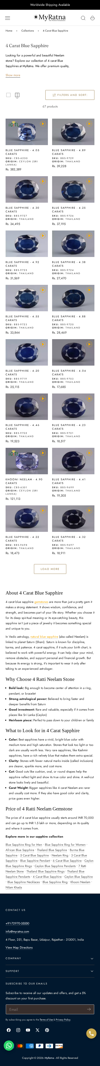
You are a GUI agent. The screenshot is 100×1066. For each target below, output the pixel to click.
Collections (27, 30)
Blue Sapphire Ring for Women (65, 844)
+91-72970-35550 (17, 923)
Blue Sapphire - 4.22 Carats (22, 539)
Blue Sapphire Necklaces (23, 882)
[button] (7, 18)
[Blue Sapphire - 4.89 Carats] (73, 132)
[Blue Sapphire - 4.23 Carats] (73, 406)
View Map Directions (19, 947)
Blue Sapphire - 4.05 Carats (23, 152)
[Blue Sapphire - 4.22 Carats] (27, 518)
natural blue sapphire (44, 636)
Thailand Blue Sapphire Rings (45, 871)
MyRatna (49, 1058)
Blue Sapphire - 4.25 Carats (69, 209)
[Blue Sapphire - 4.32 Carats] (73, 518)
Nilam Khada (14, 887)
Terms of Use (46, 1019)
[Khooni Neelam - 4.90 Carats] (27, 461)
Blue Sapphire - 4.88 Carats (69, 318)
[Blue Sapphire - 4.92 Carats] (27, 244)
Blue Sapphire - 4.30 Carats (23, 209)
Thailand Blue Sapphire (52, 850)
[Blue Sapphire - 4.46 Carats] (27, 406)
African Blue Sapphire (20, 850)
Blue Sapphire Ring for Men (24, 844)
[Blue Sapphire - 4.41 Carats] (73, 461)
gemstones (41, 602)
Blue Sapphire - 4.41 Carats (69, 481)
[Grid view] (8, 95)
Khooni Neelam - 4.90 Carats (24, 481)
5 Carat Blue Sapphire (34, 855)
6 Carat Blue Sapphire (67, 860)
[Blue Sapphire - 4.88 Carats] (73, 298)
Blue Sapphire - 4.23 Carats (69, 427)
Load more (50, 569)
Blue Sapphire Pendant (35, 860)
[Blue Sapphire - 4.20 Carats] (27, 352)
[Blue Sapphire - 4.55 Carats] (27, 298)
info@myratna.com (17, 931)
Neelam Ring (60, 855)
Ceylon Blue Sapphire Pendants (55, 866)
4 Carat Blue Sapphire (55, 30)
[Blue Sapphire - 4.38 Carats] (73, 244)
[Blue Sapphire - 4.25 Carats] (73, 189)
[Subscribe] (88, 1009)
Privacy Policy (63, 1019)
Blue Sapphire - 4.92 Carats (22, 264)
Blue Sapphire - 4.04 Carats (69, 372)
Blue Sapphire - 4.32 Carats (69, 539)
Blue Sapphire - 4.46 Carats (23, 427)
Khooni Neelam (80, 882)
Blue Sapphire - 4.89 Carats (69, 152)
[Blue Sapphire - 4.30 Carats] (27, 189)
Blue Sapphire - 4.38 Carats (69, 264)
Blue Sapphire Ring (55, 882)
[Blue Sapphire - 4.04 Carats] (73, 352)
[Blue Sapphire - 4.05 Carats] (27, 132)
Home (9, 30)
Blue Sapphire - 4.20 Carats (23, 372)
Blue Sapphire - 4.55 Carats (22, 318)
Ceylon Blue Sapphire (78, 876)
